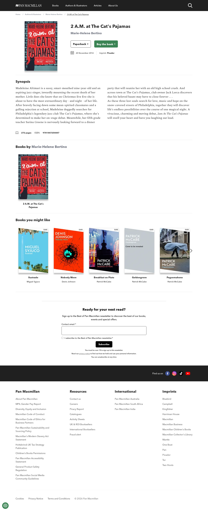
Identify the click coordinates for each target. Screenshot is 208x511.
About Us (113, 5)
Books (55, 5)
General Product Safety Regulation (27, 468)
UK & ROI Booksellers (81, 424)
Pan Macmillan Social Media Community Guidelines (30, 477)
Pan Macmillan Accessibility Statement (30, 460)
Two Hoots (167, 465)
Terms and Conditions (59, 498)
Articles (97, 5)
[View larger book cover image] (41, 46)
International (125, 391)
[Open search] (190, 5)
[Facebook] (167, 373)
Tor (164, 460)
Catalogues (76, 414)
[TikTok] (181, 373)
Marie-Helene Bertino (54, 14)
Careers (74, 404)
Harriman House (170, 414)
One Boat (167, 444)
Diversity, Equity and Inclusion (31, 409)
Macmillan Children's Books (176, 429)
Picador (166, 454)
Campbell (167, 404)
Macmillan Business (172, 424)
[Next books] (191, 251)
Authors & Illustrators (76, 5)
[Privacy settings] (5, 505)
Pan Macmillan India (125, 409)
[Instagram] (174, 373)
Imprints (169, 391)
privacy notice (84, 353)
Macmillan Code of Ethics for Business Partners (30, 421)
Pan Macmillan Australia (127, 398)
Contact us (75, 398)
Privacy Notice (35, 498)
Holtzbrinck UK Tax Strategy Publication (30, 446)
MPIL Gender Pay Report (28, 404)
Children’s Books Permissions (30, 453)
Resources (78, 391)
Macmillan (167, 419)
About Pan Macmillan (26, 398)
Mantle (166, 439)
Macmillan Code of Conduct (30, 414)
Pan (164, 449)
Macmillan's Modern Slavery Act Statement (32, 438)
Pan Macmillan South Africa (129, 404)
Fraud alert (75, 434)
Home (18, 14)
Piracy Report (77, 409)
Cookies (20, 498)
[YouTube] (188, 373)
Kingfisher (167, 409)
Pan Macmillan (28, 391)
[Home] (29, 5)
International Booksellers (82, 429)
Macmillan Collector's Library (177, 434)
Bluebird (166, 398)
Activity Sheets (77, 419)
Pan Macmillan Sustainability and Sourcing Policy (32, 429)
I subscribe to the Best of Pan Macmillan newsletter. (89, 338)
